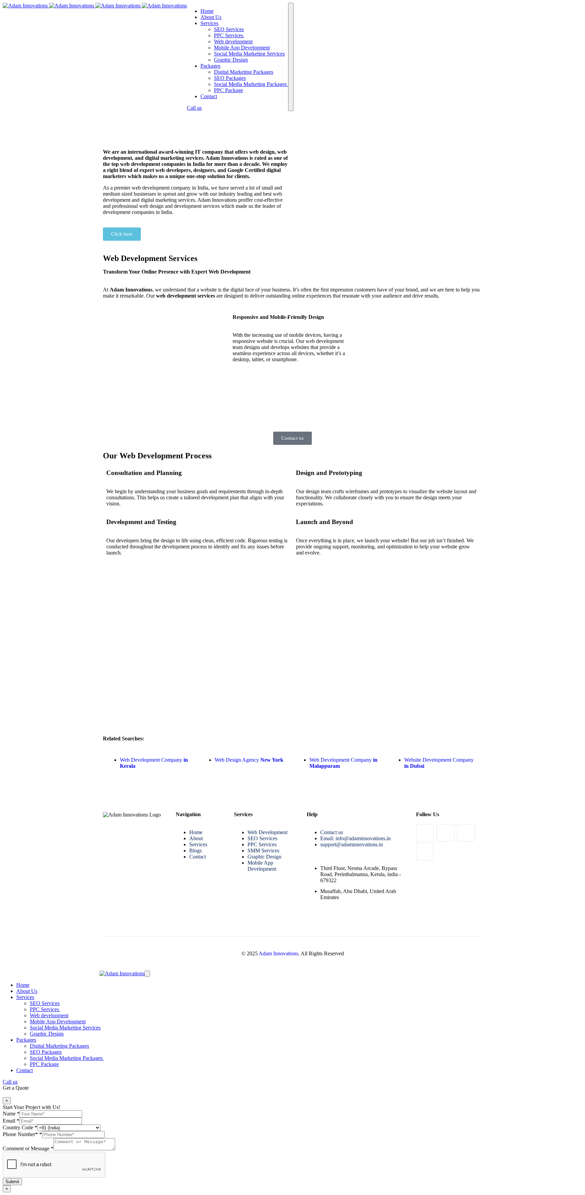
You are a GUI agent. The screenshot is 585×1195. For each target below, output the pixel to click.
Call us (194, 108)
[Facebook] (425, 833)
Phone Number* (22, 1134)
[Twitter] (425, 852)
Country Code (20, 1127)
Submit (12, 1181)
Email (11, 1121)
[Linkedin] (466, 833)
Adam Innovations (278, 953)
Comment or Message (28, 1148)
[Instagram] (445, 833)
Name (11, 1113)
